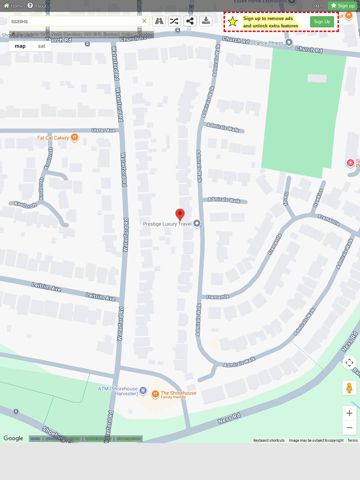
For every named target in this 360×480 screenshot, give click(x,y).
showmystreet (129, 438)
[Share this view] (190, 21)
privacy (52, 438)
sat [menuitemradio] (41, 46)
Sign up (346, 5)
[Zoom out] (349, 428)
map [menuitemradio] (20, 46)
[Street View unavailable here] (159, 21)
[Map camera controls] (349, 363)
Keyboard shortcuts (269, 440)
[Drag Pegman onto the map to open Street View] (349, 388)
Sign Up (322, 21)
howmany (72, 438)
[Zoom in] (349, 413)
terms (35, 438)
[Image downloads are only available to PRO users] (206, 21)
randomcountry (98, 438)
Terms (353, 440)
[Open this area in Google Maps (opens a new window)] (13, 438)
